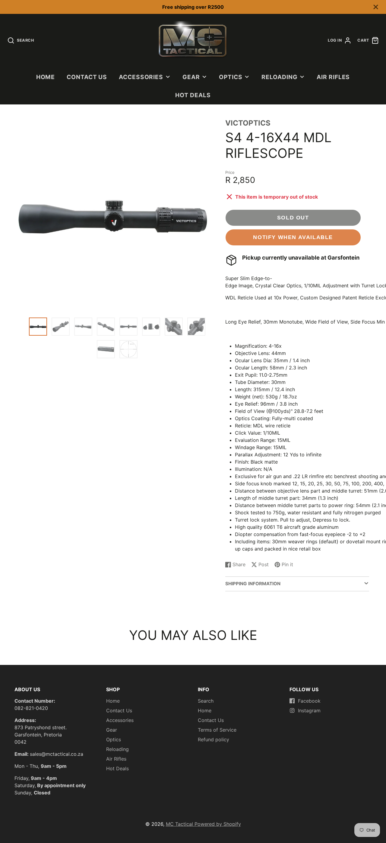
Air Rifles (333, 77)
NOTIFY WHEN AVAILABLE (293, 237)
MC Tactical (180, 824)
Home (45, 77)
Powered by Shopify (218, 824)
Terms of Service (217, 730)
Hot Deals (193, 95)
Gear (191, 77)
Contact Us (87, 77)
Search (206, 701)
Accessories (141, 77)
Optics (230, 77)
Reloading (279, 77)
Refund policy (213, 739)
